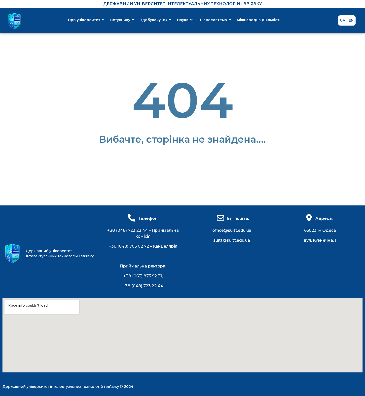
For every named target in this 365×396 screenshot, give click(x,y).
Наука (182, 20)
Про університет (84, 20)
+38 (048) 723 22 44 (143, 286)
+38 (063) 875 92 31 (142, 276)
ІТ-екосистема (212, 20)
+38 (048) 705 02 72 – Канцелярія (143, 246)
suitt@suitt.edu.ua (231, 240)
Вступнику (120, 20)
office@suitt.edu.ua (231, 230)
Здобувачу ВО (153, 20)
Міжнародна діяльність (259, 20)
